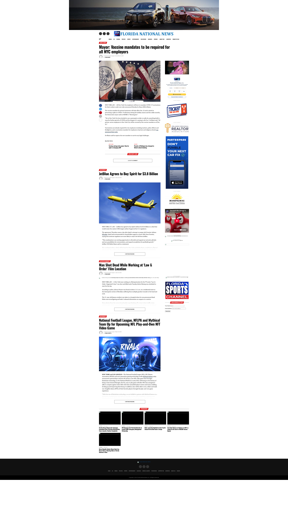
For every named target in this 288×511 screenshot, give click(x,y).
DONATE (178, 471)
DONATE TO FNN (176, 39)
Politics (123, 39)
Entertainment (135, 39)
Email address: (168, 308)
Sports (128, 39)
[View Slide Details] (177, 259)
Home (109, 471)
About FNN (162, 39)
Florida (118, 39)
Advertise (168, 39)
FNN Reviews (154, 471)
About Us (173, 471)
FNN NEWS (107, 57)
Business (150, 39)
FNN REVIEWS (143, 39)
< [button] (167, 67)
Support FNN (161, 471)
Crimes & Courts (146, 471)
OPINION (155, 39)
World (110, 39)
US (114, 39)
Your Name (167, 306)
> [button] (187, 67)
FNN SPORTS (108, 333)
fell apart (104, 234)
